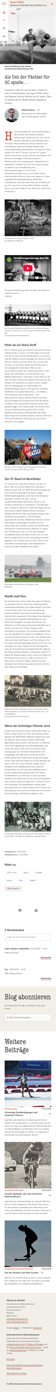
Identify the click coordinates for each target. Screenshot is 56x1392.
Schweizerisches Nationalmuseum (19, 1269)
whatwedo (37, 1328)
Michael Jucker (11, 1109)
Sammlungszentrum (18, 1350)
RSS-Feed (11, 1359)
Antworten (46, 958)
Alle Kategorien (13, 888)
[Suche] (4, 4)
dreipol (16, 1328)
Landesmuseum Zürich (16, 1344)
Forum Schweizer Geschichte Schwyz (25, 1347)
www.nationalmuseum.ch (17, 1322)
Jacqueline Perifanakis (14, 1190)
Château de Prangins (34, 1344)
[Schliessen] (52, 4)
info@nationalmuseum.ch (17, 1319)
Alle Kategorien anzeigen (17, 1373)
